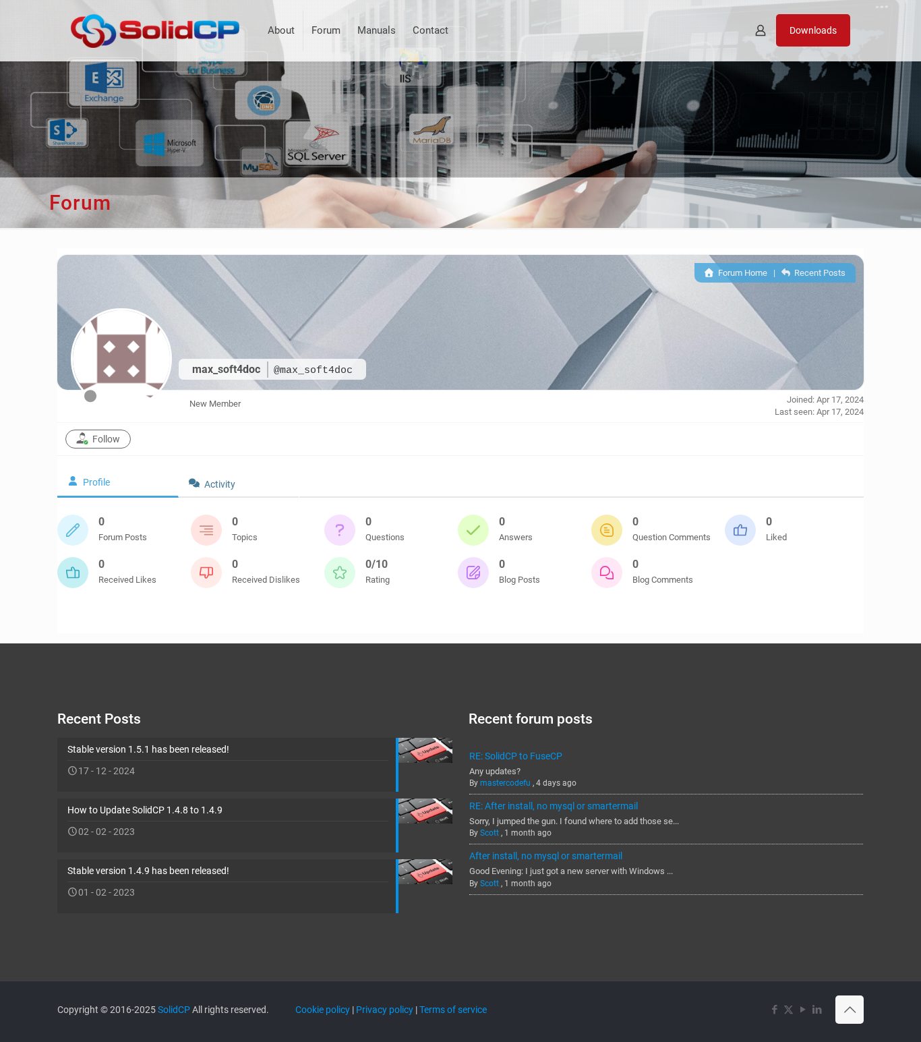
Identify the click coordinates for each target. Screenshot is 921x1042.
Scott (489, 833)
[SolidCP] (155, 30)
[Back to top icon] (849, 1009)
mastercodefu (505, 783)
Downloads (813, 30)
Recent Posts (818, 273)
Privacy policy (384, 1009)
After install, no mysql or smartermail (545, 855)
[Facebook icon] (774, 1010)
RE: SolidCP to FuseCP (515, 756)
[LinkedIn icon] (817, 1010)
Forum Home (741, 273)
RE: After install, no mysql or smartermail (553, 806)
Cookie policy (322, 1009)
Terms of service (453, 1009)
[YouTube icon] (803, 1010)
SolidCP (174, 1009)
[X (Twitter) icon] (788, 1010)
